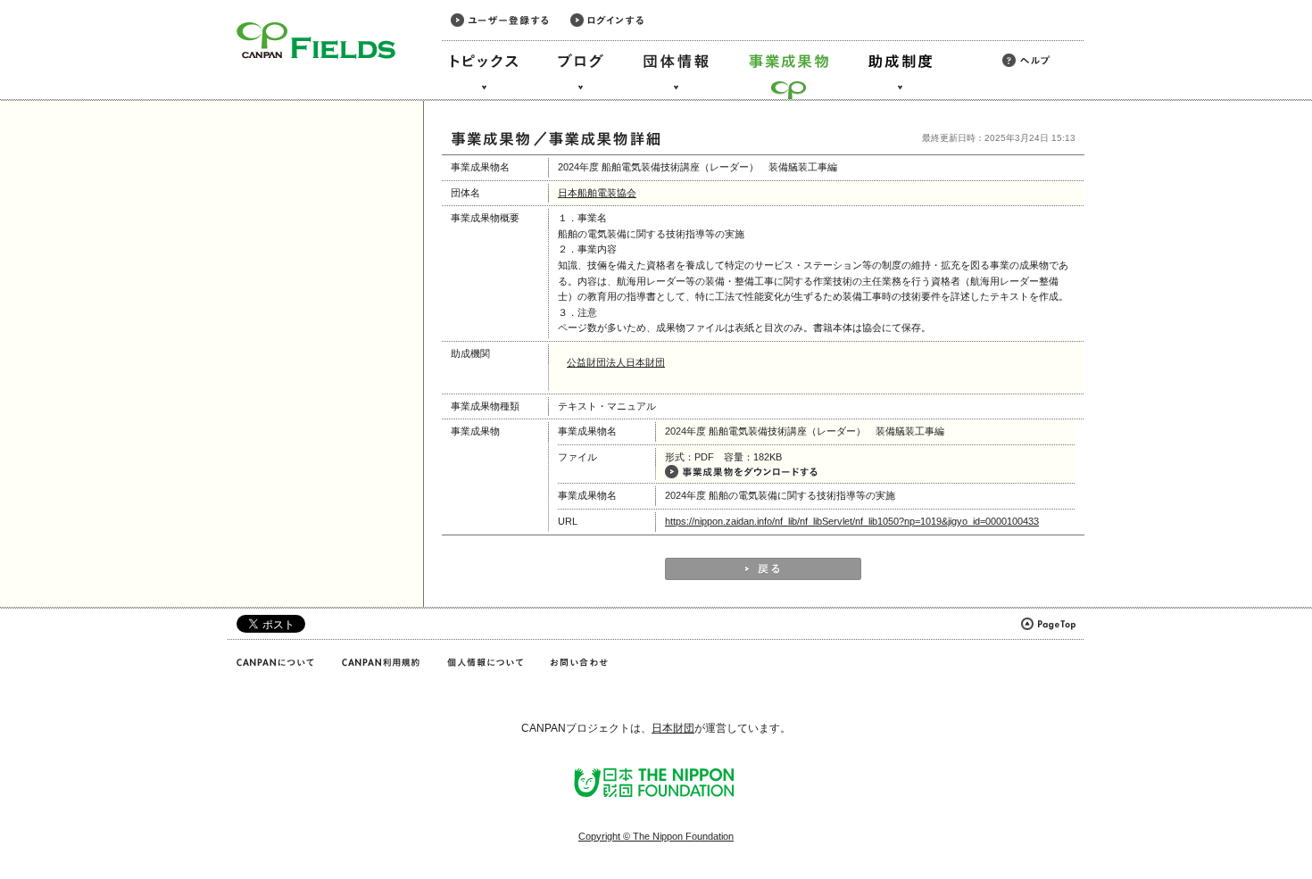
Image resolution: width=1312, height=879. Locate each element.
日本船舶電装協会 (597, 192)
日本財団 (673, 728)
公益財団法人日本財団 (616, 362)
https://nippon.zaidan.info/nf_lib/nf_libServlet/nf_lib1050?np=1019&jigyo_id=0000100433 (852, 521)
